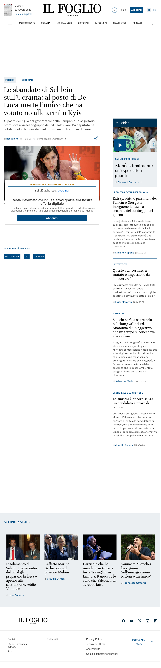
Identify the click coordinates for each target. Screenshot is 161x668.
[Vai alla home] (72, 10)
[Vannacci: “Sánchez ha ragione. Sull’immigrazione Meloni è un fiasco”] (138, 547)
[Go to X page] (139, 620)
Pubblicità (52, 639)
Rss (10, 651)
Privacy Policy (94, 639)
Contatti (12, 639)
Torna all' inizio (138, 641)
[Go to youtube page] (131, 620)
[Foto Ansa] (135, 139)
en (154, 10)
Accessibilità (93, 649)
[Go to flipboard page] (155, 620)
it (149, 10)
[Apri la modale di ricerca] (151, 23)
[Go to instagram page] (147, 620)
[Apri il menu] (10, 23)
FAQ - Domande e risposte (18, 645)
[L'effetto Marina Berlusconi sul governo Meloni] (61, 547)
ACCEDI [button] (63, 190)
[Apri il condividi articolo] (96, 138)
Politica (9, 80)
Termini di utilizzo (95, 644)
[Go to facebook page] (123, 620)
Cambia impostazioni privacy (102, 654)
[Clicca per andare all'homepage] (33, 621)
